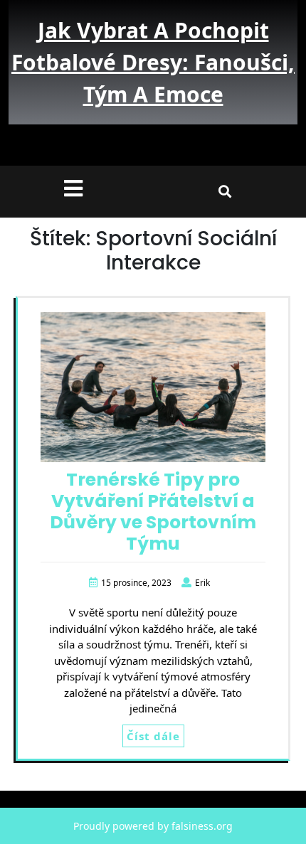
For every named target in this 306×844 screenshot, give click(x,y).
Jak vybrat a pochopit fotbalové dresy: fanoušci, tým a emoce (153, 62)
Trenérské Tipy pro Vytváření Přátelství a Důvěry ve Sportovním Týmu (153, 511)
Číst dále (153, 736)
